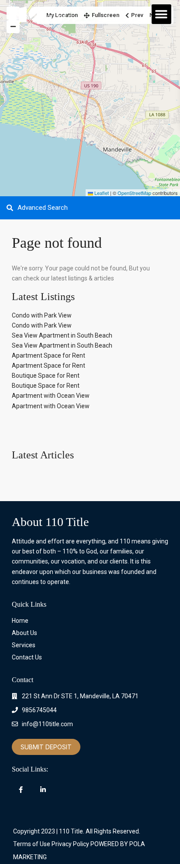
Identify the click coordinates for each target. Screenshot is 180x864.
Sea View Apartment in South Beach (62, 335)
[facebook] (21, 790)
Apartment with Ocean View (51, 395)
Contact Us (27, 657)
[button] (161, 14)
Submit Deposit (46, 747)
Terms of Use (31, 843)
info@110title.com (47, 724)
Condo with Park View (42, 315)
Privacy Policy (70, 843)
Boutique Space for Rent (46, 375)
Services (23, 645)
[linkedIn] (43, 790)
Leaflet (101, 192)
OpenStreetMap (134, 192)
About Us (24, 632)
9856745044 (39, 710)
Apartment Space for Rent (48, 355)
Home (20, 620)
